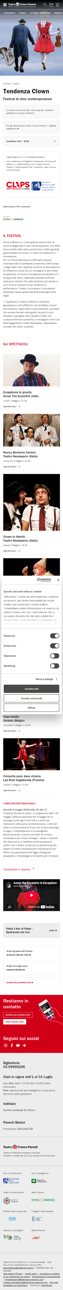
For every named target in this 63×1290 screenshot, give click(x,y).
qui (38, 110)
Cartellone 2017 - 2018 (17, 141)
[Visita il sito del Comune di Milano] (15, 1202)
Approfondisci (9, 406)
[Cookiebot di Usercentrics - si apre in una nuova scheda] (38, 580)
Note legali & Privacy (13, 1273)
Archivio (7, 83)
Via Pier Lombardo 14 (15, 1110)
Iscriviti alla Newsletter (18, 983)
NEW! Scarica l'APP (15, 1022)
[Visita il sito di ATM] (43, 1240)
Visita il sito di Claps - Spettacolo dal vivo (19, 930)
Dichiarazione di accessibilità (46, 1276)
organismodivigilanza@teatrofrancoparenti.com (25, 1282)
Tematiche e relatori (17, 869)
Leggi (52, 931)
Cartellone (9, 12)
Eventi (16, 83)
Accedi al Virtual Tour (17, 955)
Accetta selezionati (31, 698)
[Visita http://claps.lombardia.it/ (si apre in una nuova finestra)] (18, 189)
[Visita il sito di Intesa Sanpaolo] (43, 1202)
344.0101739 (25, 1128)
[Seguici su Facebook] (11, 1046)
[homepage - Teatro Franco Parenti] (24, 4)
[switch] (54, 645)
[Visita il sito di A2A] (15, 1221)
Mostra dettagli (44, 679)
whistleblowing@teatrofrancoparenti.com (24, 1279)
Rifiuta (31, 707)
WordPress (47, 1285)
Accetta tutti (31, 688)
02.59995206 (14, 1067)
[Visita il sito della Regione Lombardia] (43, 1183)
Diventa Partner (14, 970)
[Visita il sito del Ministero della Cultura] (15, 1183)
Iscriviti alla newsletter (18, 1015)
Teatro (22, 12)
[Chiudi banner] (58, 580)
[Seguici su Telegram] (24, 1046)
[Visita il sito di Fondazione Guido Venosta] (43, 1221)
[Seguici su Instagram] (5, 1046)
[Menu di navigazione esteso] (5, 4)
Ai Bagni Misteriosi (40, 12)
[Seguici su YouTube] (18, 1046)
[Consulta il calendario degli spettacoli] (51, 4)
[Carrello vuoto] (57, 4)
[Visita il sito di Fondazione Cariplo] (15, 1240)
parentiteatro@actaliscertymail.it (18, 1267)
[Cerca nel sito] (45, 5)
